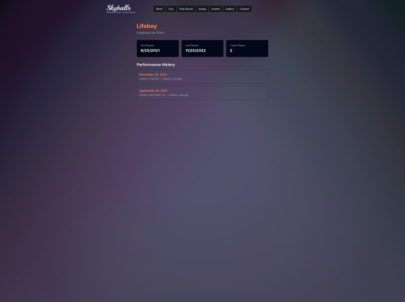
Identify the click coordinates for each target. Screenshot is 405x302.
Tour (171, 8)
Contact (244, 8)
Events (216, 8)
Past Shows (186, 8)
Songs (202, 8)
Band (159, 8)
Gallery (229, 8)
